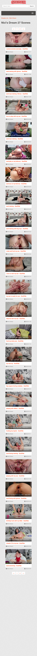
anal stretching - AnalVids (18, 562)
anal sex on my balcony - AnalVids (18, 180)
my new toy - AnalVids (18, 360)
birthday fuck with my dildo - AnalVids (18, 516)
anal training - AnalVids (18, 203)
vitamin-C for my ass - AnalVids (18, 540)
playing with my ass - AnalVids (18, 472)
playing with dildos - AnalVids (18, 405)
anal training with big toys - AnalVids (18, 224)
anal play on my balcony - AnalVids (18, 158)
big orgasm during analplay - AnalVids (18, 381)
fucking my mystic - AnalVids (18, 427)
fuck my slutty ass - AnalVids (18, 337)
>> (23, 29)
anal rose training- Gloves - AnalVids (18, 89)
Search (32, 6)
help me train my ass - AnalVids (18, 315)
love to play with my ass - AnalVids (18, 113)
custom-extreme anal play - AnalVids (18, 44)
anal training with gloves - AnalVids (18, 67)
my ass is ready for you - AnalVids (18, 292)
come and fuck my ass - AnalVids (18, 247)
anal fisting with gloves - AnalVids (18, 495)
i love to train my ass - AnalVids (18, 270)
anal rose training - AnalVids (18, 135)
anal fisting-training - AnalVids (18, 450)
